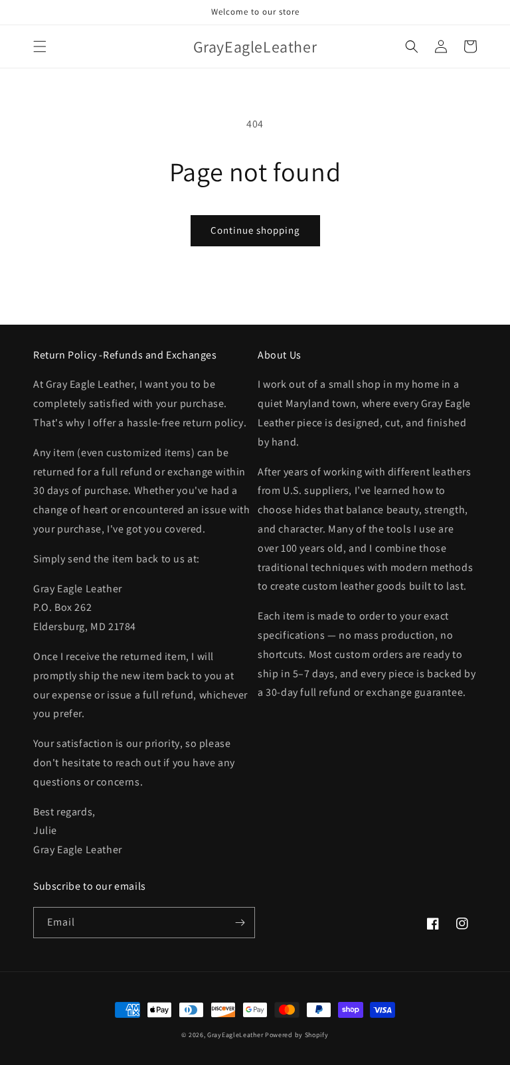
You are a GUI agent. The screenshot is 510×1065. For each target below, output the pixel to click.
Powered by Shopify (297, 1034)
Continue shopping (255, 230)
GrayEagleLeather (235, 1034)
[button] (39, 46)
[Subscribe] (239, 922)
